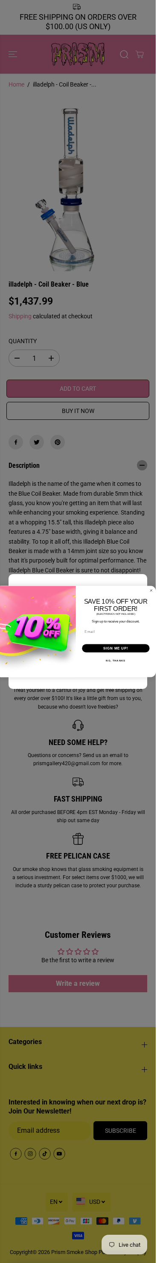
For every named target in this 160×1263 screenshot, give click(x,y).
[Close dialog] (151, 590)
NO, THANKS (115, 660)
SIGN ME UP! (115, 648)
